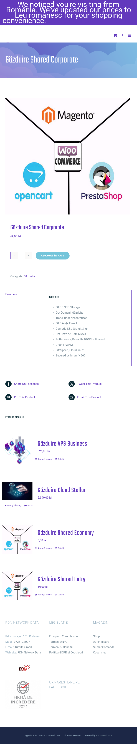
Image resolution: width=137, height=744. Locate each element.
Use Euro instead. (77, 20)
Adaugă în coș (52, 255)
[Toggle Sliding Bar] (122, 35)
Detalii (61, 459)
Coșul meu (99, 652)
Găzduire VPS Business (62, 444)
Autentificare (101, 641)
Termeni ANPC (58, 641)
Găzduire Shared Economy (66, 533)
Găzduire (29, 276)
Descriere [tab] (11, 294)
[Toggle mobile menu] (130, 35)
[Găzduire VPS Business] (17, 450)
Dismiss (121, 20)
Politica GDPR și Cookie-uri (66, 652)
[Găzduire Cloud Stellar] (17, 491)
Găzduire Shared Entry (61, 579)
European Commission (63, 636)
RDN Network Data (29, 652)
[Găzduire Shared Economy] (17, 539)
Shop (96, 636)
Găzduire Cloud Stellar (62, 490)
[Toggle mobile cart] (115, 35)
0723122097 (22, 641)
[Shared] (68, 156)
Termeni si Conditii (61, 647)
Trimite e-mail (23, 647)
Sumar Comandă (104, 647)
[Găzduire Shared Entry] (17, 585)
